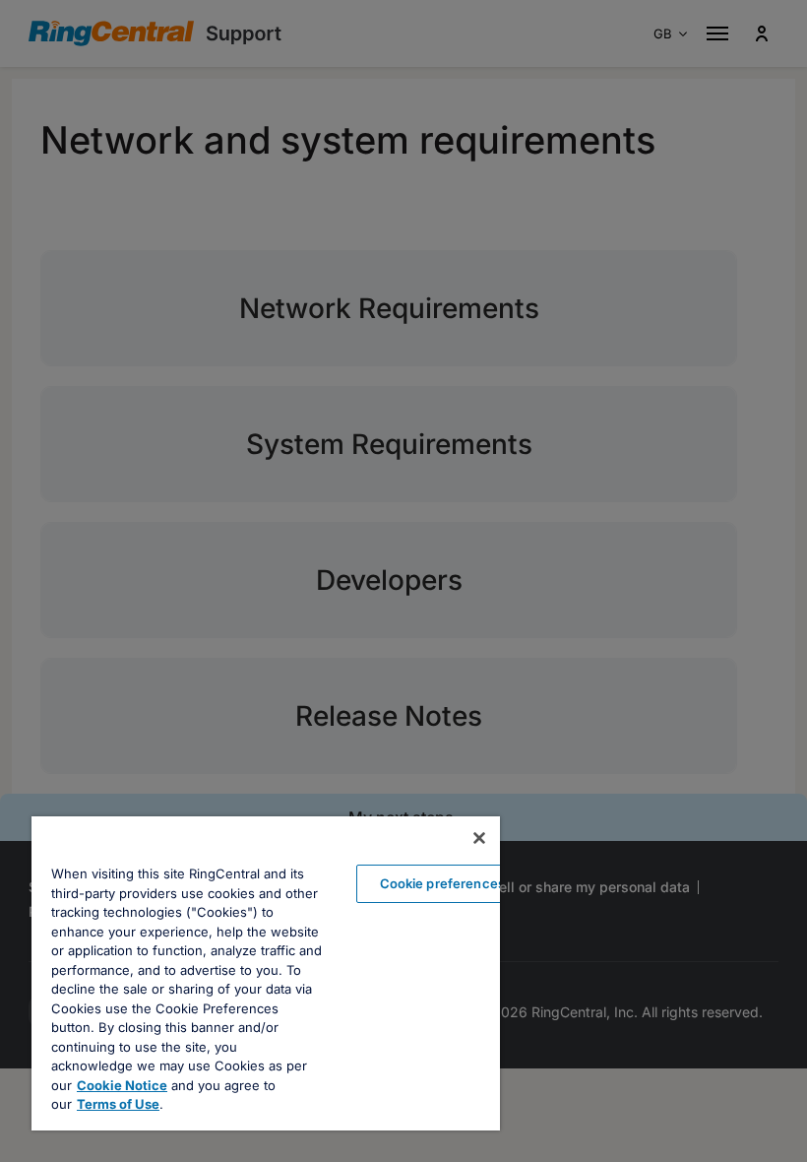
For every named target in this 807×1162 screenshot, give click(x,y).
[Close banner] (479, 838)
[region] (265, 973)
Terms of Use (118, 1104)
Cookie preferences (442, 883)
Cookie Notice (122, 1085)
